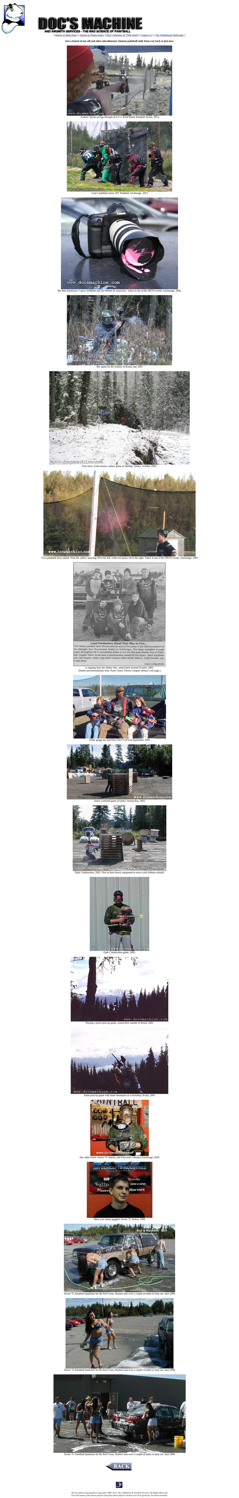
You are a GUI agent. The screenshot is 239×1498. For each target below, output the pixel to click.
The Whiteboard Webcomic (169, 35)
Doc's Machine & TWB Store (122, 35)
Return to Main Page (66, 35)
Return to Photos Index (92, 35)
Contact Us (146, 35)
